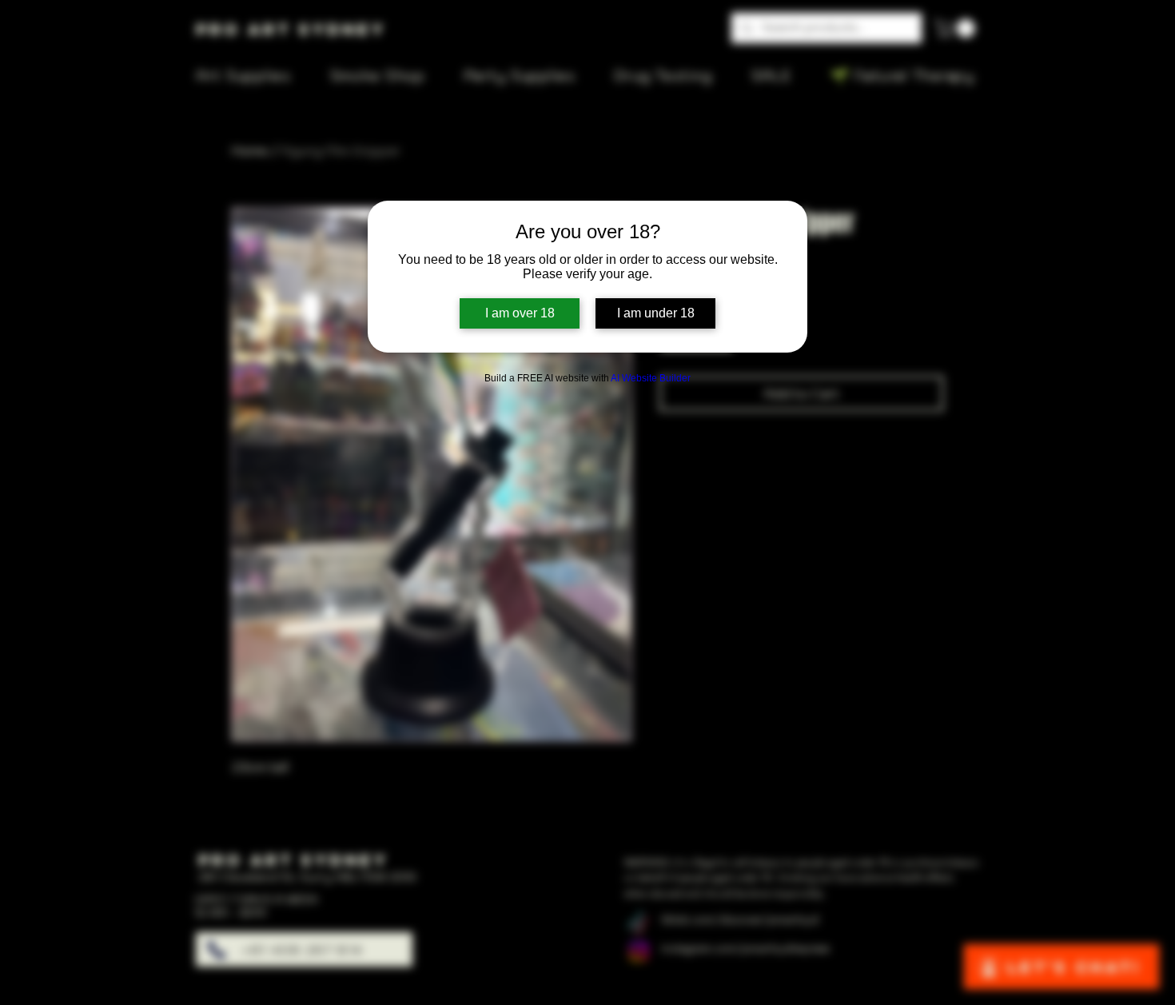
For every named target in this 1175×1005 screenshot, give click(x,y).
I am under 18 (656, 313)
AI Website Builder (651, 378)
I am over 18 (520, 313)
